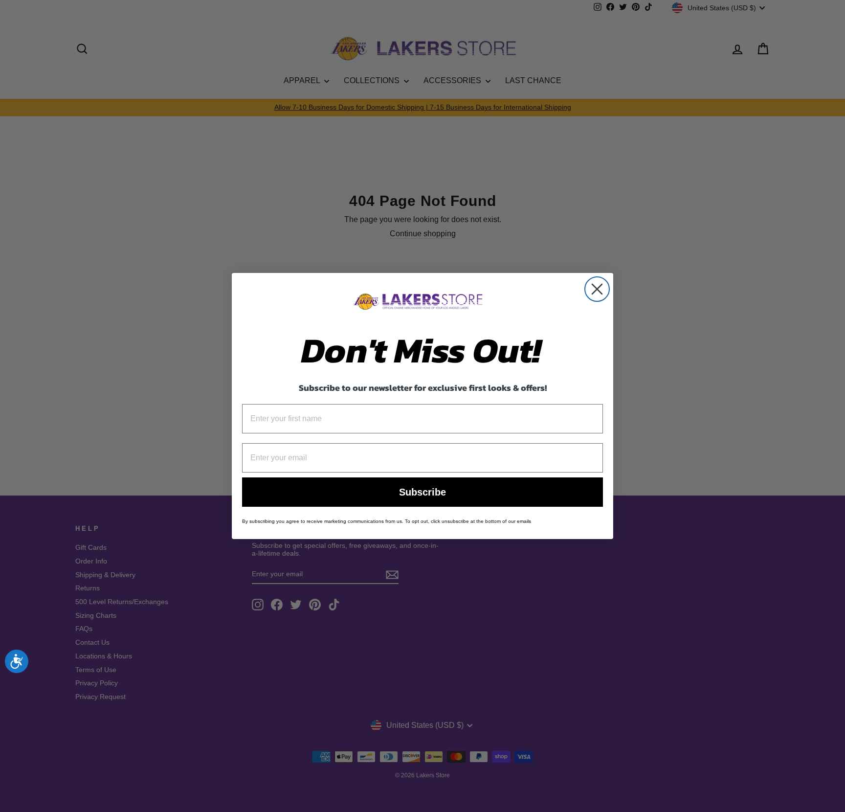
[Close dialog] (597, 289)
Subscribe (422, 492)
